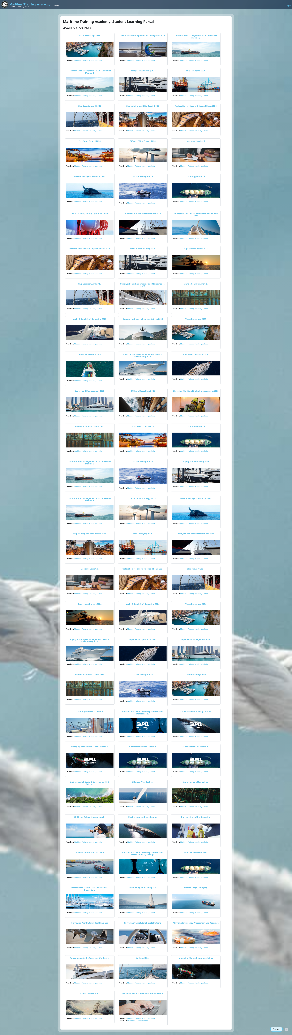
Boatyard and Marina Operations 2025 (196, 533)
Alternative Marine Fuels (195, 852)
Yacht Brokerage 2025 (195, 319)
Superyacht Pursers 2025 (196, 248)
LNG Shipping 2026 (196, 176)
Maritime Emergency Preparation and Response (196, 923)
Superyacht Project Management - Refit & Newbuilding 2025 (142, 355)
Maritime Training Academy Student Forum (142, 993)
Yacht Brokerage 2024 (195, 604)
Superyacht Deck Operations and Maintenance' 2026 (142, 284)
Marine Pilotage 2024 (143, 674)
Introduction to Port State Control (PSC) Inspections (89, 888)
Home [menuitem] (56, 5)
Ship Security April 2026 (89, 106)
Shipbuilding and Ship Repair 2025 (89, 533)
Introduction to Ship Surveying (195, 817)
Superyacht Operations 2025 (195, 354)
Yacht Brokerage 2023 (195, 674)
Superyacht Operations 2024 (142, 639)
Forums (276, 1029)
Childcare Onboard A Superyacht (89, 817)
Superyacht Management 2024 (195, 639)
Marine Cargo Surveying (195, 887)
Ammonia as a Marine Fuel (195, 782)
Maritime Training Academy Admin (88, 60)
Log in (288, 5)
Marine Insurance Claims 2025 (89, 426)
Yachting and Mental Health (89, 711)
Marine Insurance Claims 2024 (89, 674)
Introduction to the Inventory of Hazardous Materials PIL (142, 712)
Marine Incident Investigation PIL (196, 711)
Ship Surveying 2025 (142, 533)
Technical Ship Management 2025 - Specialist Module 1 (89, 499)
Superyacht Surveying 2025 (196, 461)
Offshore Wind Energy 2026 (143, 141)
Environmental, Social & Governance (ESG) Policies (90, 783)
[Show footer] (286, 1029)
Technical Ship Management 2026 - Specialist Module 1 (89, 71)
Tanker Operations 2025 (89, 354)
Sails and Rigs (142, 958)
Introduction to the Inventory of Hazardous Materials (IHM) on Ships (142, 853)
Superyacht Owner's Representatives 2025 (143, 319)
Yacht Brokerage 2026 (89, 35)
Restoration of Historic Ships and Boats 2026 (196, 106)
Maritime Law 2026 (196, 141)
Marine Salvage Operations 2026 (89, 176)
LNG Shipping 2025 (196, 426)
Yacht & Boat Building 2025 (142, 248)
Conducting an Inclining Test (142, 887)
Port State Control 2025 (143, 426)
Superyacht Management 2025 (89, 391)
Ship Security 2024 (196, 568)
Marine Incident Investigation (142, 817)
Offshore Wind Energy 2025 (143, 498)
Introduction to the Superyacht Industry (89, 958)
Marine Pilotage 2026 (143, 176)
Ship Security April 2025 (89, 283)
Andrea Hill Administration (137, 1021)
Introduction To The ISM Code (90, 852)
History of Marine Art (90, 993)
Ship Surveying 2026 (195, 70)
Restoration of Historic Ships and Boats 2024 (142, 568)
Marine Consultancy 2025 (196, 283)
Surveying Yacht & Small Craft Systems (142, 923)
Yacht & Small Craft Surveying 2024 (142, 604)
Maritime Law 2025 (90, 568)
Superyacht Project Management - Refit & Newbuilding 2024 (89, 640)
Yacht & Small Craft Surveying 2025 (89, 319)
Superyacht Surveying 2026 (143, 70)
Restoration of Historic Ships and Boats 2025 (89, 248)
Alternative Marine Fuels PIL (142, 746)
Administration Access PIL (195, 746)
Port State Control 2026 (90, 141)
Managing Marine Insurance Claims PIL (89, 746)
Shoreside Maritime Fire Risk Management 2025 (196, 391)
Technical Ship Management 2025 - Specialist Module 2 (89, 462)
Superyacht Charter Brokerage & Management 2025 (195, 214)
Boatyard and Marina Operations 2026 (143, 213)
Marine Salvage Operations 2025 (195, 498)
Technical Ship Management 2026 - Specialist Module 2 (196, 36)
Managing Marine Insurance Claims (196, 958)
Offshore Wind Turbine (142, 782)
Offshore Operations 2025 (142, 391)
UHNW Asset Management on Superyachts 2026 (142, 35)
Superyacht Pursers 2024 (90, 604)
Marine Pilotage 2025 (143, 461)
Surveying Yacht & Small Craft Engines (89, 923)
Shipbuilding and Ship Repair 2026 (142, 106)
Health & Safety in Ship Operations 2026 (89, 213)
